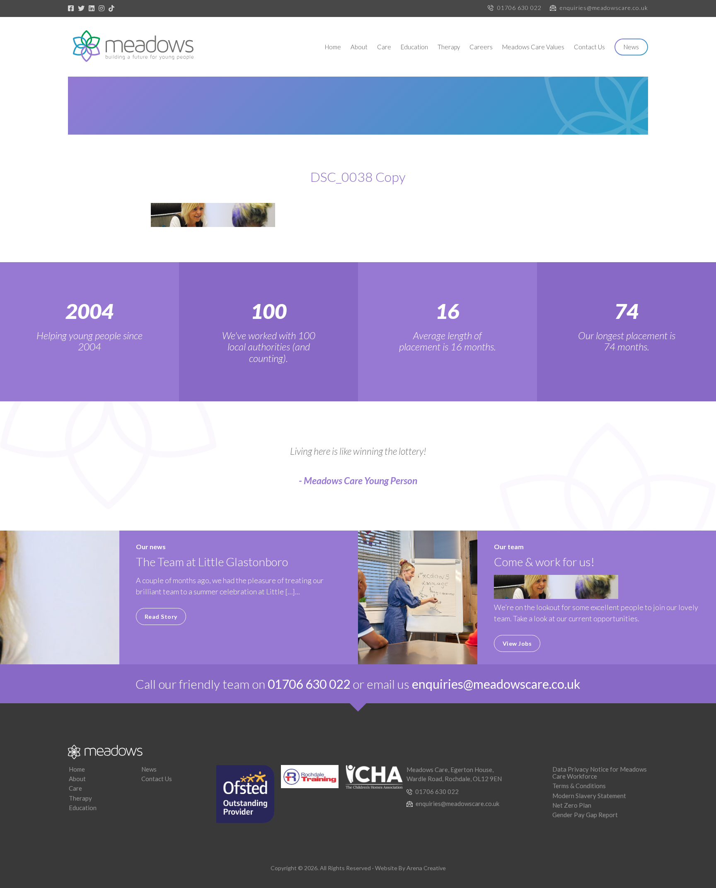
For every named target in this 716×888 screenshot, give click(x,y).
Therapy (449, 47)
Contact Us (589, 47)
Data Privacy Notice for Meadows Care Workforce (599, 772)
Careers (481, 47)
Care (384, 47)
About (359, 47)
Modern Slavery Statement (589, 795)
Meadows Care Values (533, 47)
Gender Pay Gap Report (585, 814)
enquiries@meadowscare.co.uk (604, 7)
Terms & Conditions (579, 785)
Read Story (161, 616)
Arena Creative (426, 867)
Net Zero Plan (571, 805)
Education (414, 47)
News (631, 47)
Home (333, 47)
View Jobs (517, 643)
